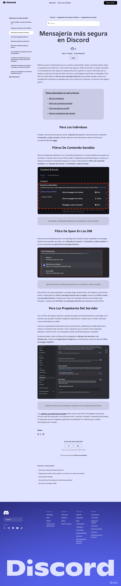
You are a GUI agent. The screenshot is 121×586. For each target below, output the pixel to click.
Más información (14, 77)
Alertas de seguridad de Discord (19, 37)
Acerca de (64, 515)
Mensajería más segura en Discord (20, 32)
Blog (77, 521)
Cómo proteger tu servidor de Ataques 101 (21, 23)
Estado (48, 521)
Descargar (49, 515)
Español (8, 519)
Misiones (79, 536)
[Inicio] (9, 3)
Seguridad (79, 518)
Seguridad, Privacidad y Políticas (68, 17)
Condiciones (95, 515)
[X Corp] (41, 434)
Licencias (94, 532)
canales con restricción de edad (53, 414)
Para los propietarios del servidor (62, 113)
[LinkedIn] (43, 434)
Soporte (78, 515)
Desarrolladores (81, 533)
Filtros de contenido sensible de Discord (19, 46)
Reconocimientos (96, 529)
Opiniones (52, 3)
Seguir (73, 58)
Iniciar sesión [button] (110, 3)
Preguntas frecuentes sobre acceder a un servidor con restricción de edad (21, 66)
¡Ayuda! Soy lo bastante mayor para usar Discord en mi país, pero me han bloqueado (20, 59)
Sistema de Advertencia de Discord (20, 41)
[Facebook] (38, 434)
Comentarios (80, 524)
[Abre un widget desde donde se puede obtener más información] (113, 583)
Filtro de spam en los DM (59, 108)
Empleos (64, 518)
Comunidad (80, 530)
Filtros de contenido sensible (60, 103)
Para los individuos (56, 98)
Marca (63, 521)
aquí (55, 140)
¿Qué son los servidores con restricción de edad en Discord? (21, 72)
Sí (68, 446)
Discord (52, 17)
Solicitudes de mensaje (46, 476)
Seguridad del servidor (89, 17)
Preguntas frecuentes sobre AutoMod (21, 28)
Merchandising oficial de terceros (81, 541)
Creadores (79, 527)
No (78, 446)
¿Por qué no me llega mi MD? (48, 483)
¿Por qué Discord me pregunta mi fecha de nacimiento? (21, 52)
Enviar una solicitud (64, 3)
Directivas (94, 526)
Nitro (48, 518)
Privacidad (94, 518)
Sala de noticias (66, 524)
